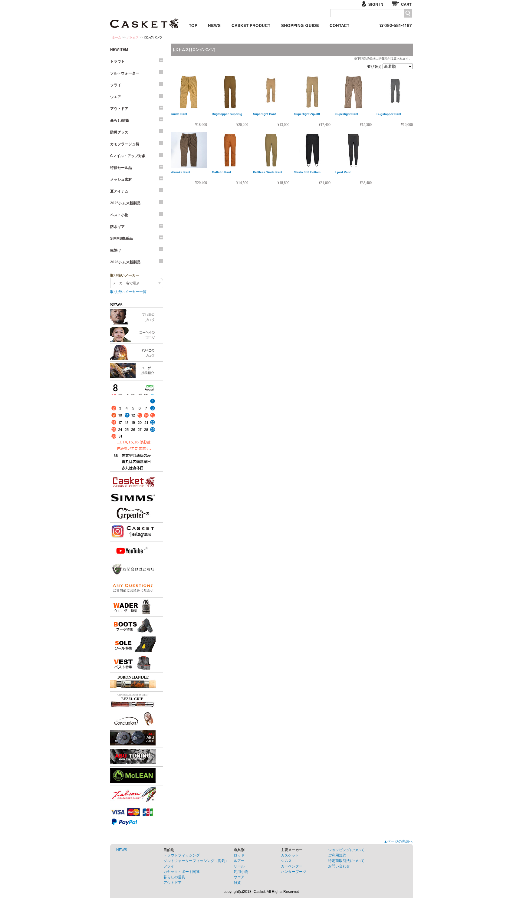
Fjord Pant (342, 172)
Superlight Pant (264, 114)
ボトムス (133, 37)
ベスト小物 (119, 215)
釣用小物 (241, 872)
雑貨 (237, 882)
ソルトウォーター (124, 73)
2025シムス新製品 (125, 203)
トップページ (193, 24)
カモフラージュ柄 (124, 144)
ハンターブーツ (293, 872)
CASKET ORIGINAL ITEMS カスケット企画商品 (250, 24)
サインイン (375, 4)
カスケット (145, 19)
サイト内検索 (408, 13)
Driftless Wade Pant (267, 172)
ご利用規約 (337, 855)
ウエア (115, 97)
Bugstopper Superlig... (228, 114)
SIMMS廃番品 (121, 238)
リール (239, 866)
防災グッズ (119, 132)
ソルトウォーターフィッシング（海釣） (196, 861)
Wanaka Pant (180, 172)
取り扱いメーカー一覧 (128, 292)
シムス (286, 861)
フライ (115, 85)
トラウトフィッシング (181, 855)
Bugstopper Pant (389, 114)
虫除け (115, 250)
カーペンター (292, 866)
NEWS (121, 850)
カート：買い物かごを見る (402, 4)
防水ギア (117, 227)
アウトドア (119, 109)
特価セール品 (121, 168)
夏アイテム (119, 191)
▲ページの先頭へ (398, 841)
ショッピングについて (346, 850)
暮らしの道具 (174, 877)
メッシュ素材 (121, 179)
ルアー (239, 861)
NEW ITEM (119, 50)
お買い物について (300, 24)
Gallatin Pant (221, 172)
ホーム (116, 37)
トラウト (117, 61)
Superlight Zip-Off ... (309, 114)
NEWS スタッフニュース (214, 24)
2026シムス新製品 (125, 262)
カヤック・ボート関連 (181, 872)
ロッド (239, 855)
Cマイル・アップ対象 (128, 156)
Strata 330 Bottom (307, 172)
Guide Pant (179, 114)
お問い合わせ (339, 24)
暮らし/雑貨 (119, 120)
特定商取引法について (346, 861)
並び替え (375, 66)
